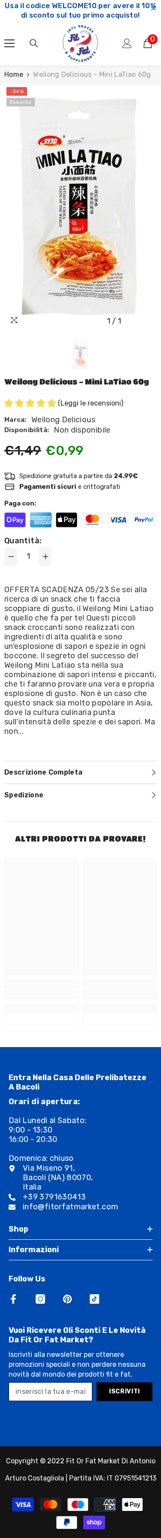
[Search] (34, 43)
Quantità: (23, 540)
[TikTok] (94, 1299)
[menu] (9, 43)
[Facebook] (13, 1299)
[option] (80, 207)
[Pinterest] (67, 1299)
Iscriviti (124, 1391)
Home (13, 74)
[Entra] (127, 43)
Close (153, 8)
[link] (41, 994)
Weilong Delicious (63, 419)
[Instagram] (40, 1299)
